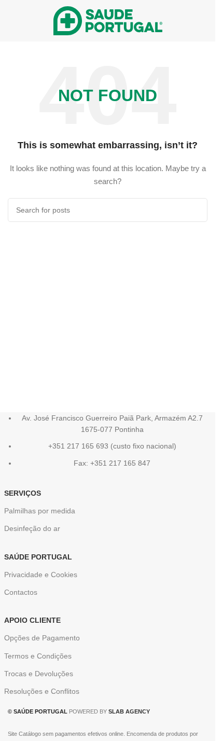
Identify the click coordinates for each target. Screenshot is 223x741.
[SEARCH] (195, 210)
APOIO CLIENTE (32, 620)
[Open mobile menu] (12, 20)
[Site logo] (107, 20)
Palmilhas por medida (39, 511)
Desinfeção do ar (32, 528)
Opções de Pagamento (42, 638)
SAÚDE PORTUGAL (38, 557)
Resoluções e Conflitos (41, 691)
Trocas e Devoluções (38, 673)
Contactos (20, 592)
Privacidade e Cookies (40, 574)
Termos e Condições (38, 656)
